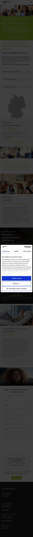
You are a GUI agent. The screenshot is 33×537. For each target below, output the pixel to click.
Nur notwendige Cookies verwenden (16, 288)
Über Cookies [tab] (27, 251)
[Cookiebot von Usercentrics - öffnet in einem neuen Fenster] (24, 247)
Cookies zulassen (16, 278)
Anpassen (15, 283)
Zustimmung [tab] (6, 251)
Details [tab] (17, 251)
